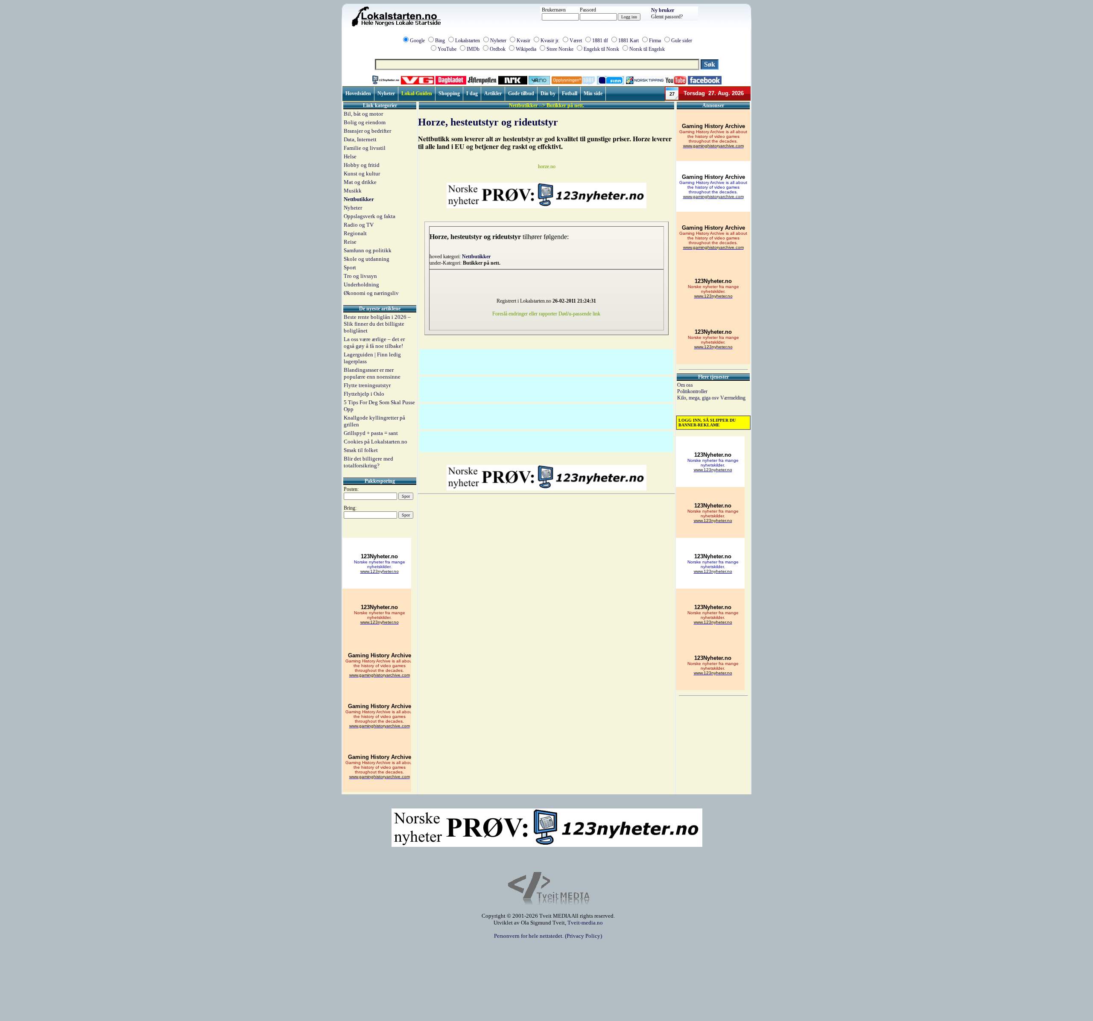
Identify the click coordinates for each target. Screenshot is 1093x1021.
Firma (655, 41)
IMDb (473, 49)
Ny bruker (662, 10)
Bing (440, 41)
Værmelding (732, 398)
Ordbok (498, 49)
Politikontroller (692, 391)
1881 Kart (628, 41)
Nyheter (498, 41)
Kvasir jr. (550, 41)
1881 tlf (600, 41)
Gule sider (681, 41)
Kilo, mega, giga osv (698, 398)
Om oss (685, 385)
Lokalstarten (467, 41)
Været (576, 41)
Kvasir (523, 41)
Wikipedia (526, 49)
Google (417, 41)
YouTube (447, 49)
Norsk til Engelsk (647, 49)
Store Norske (559, 49)
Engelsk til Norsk (601, 49)
